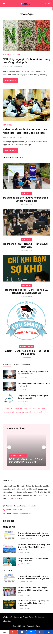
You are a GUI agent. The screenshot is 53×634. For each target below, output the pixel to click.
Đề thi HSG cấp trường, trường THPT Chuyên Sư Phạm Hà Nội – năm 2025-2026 (34, 547)
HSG (25, 409)
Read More (9, 80)
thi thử (28, 412)
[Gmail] (13, 632)
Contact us (18, 617)
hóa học (33, 409)
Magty (38, 626)
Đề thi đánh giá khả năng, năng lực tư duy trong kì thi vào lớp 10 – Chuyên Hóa (33, 603)
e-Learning (7, 621)
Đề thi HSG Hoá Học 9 (18, 455)
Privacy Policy (28, 617)
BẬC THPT (26, 193)
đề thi (36, 412)
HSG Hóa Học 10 (26, 346)
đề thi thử (44, 412)
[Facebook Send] (22, 632)
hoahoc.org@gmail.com (22, 513)
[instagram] (8, 520)
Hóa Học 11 (7, 125)
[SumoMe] (48, 632)
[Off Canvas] (4, 3)
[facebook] (4, 520)
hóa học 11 (42, 409)
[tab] (7, 365)
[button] (44, 447)
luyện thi (20, 412)
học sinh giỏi (10, 412)
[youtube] (12, 520)
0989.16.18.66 (19, 510)
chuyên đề (18, 409)
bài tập (9, 409)
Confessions (39, 617)
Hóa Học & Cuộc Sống (12, 54)
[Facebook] (39, 632)
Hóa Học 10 (26, 285)
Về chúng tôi (7, 617)
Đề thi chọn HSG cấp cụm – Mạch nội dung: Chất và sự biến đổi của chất (33, 590)
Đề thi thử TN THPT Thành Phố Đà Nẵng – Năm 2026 (33, 559)
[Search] (49, 3)
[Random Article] (45, 3)
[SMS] (30, 632)
